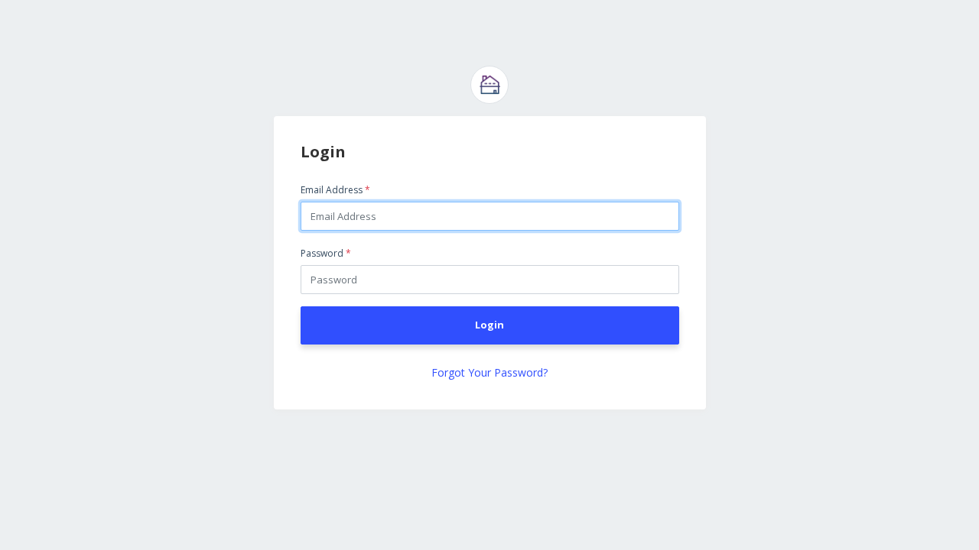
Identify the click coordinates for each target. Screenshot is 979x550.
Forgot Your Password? (489, 372)
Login (489, 325)
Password (326, 253)
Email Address (335, 189)
